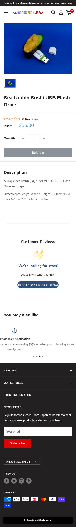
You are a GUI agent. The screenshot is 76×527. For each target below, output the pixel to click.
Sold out (38, 152)
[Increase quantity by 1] (44, 138)
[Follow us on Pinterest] (29, 481)
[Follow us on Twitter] (14, 481)
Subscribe (17, 443)
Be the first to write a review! (38, 285)
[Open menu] (6, 12)
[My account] (61, 12)
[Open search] (53, 12)
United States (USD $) (18, 461)
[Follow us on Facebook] (6, 481)
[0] (68, 12)
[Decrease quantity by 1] (23, 138)
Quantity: (10, 138)
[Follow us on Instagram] (21, 481)
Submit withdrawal (38, 520)
